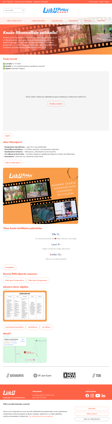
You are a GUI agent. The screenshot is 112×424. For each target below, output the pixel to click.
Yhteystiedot (73, 21)
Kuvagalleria (9, 267)
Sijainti (7, 136)
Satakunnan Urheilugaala (41, 2)
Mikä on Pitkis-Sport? (14, 21)
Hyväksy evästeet (56, 104)
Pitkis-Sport (10, 2)
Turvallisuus (46, 327)
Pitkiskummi (88, 21)
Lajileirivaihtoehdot (38, 21)
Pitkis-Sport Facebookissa (14, 280)
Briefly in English (104, 2)
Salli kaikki (91, 409)
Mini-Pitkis (101, 21)
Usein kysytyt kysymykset (14, 327)
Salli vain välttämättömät (92, 419)
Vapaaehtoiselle (57, 21)
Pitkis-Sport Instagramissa (37, 280)
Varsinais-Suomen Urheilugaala (23, 2)
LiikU (4, 2)
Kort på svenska (93, 2)
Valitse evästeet (92, 414)
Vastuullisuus (32, 327)
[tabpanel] (56, 27)
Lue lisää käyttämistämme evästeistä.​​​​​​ (41, 416)
